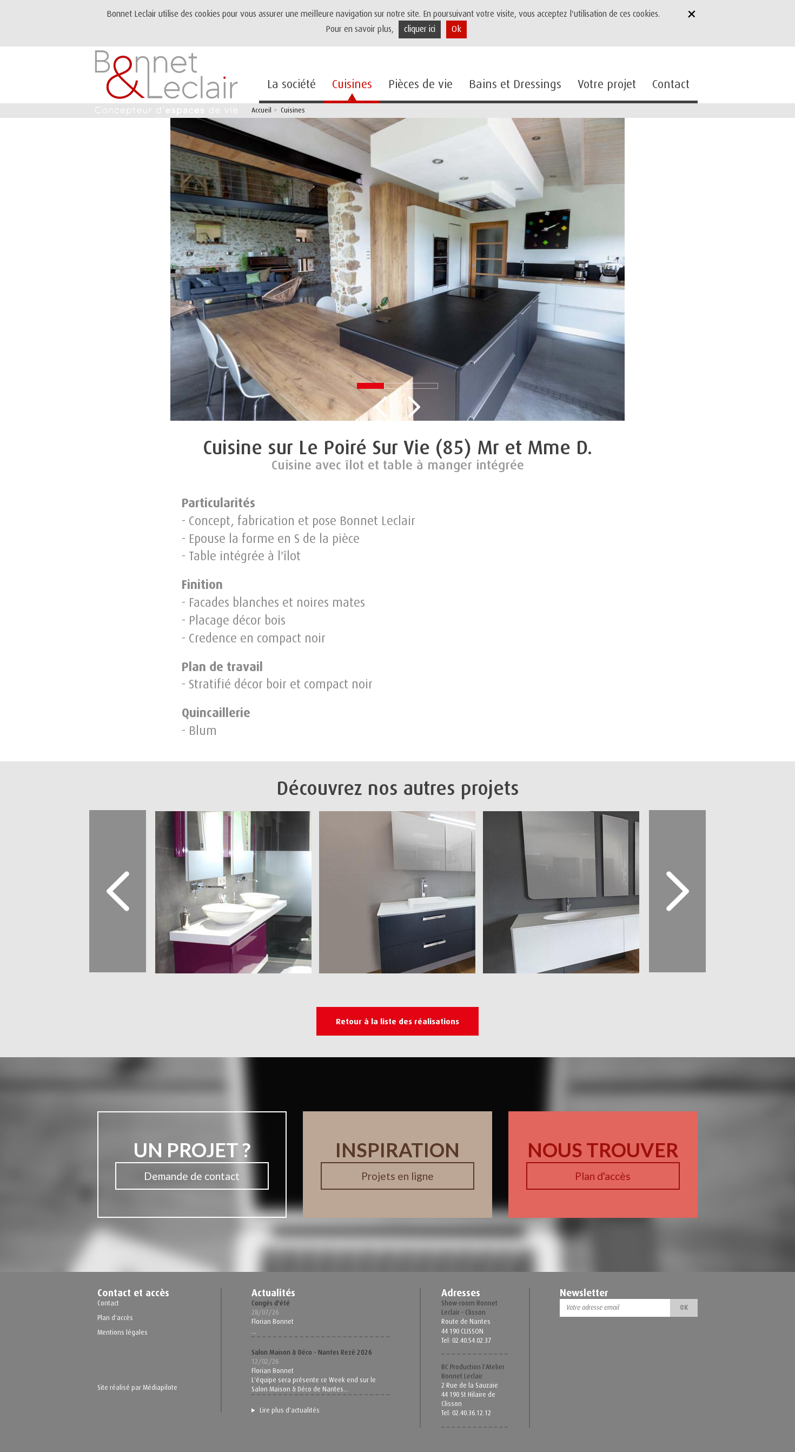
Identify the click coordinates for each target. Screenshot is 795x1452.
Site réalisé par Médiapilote (137, 1387)
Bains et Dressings (515, 84)
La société (291, 84)
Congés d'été (270, 1303)
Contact (671, 84)
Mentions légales (122, 1332)
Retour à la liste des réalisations (397, 1021)
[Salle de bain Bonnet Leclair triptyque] (633, 891)
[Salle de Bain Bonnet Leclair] (305, 891)
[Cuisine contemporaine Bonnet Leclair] (397, 268)
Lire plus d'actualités (290, 1410)
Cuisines (352, 84)
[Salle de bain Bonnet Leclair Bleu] (469, 891)
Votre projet (607, 84)
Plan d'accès (603, 1176)
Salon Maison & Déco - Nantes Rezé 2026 (311, 1352)
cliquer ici (419, 29)
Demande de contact (192, 1176)
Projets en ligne (397, 1176)
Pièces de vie (420, 84)
